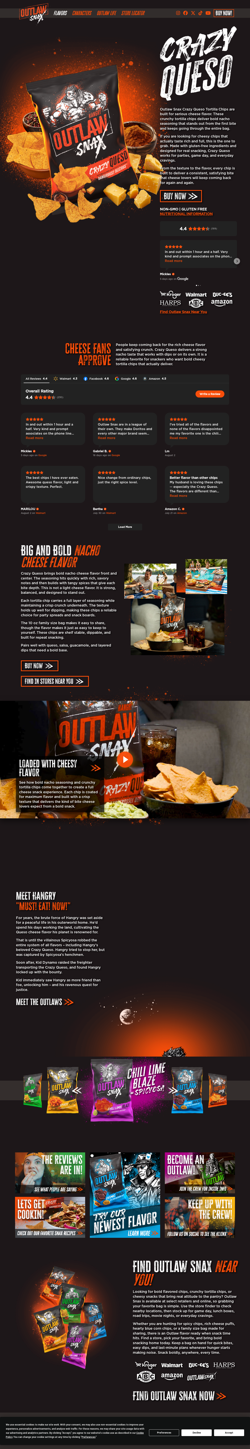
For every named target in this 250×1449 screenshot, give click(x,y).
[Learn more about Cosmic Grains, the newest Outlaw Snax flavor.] (125, 1195)
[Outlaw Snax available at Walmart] (172, 1365)
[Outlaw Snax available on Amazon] (172, 1377)
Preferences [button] (89, 1437)
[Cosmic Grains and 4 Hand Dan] (125, 1090)
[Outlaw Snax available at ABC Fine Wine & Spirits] (146, 1377)
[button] (77, 1090)
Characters (81, 13)
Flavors (60, 13)
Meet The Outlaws (39, 1002)
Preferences (164, 1432)
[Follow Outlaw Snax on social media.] (200, 1217)
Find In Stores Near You (49, 681)
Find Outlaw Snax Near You (183, 312)
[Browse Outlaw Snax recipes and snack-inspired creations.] (50, 1217)
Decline (197, 1432)
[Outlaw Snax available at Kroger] (146, 1365)
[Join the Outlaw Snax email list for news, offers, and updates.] (200, 1172)
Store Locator (132, 13)
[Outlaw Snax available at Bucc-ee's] (198, 1365)
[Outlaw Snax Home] (34, 14)
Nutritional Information (186, 214)
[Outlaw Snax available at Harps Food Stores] (224, 1365)
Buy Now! (224, 13)
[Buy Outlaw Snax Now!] (202, 1376)
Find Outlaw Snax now (174, 1395)
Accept (229, 1432)
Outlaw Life (106, 13)
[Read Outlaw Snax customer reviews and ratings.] (50, 1172)
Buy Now (175, 196)
